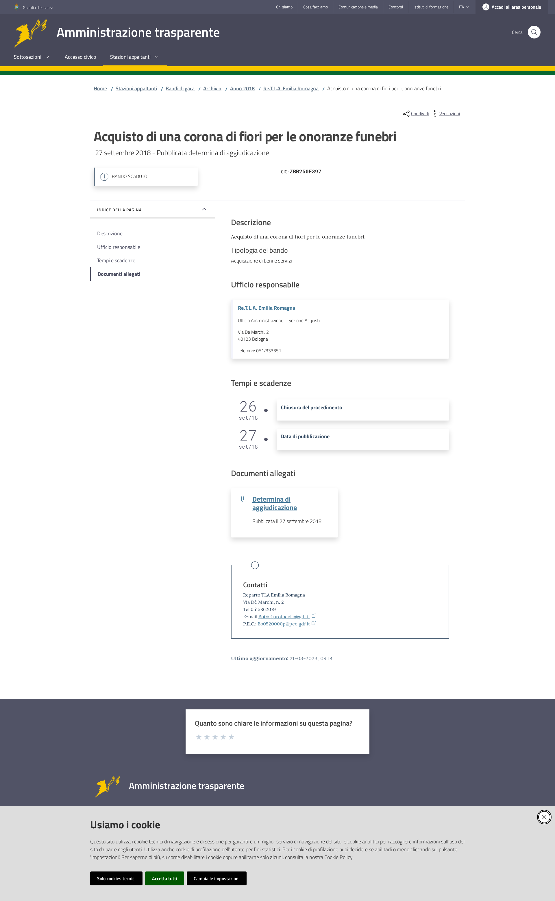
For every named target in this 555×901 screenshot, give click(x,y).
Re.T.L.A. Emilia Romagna (291, 88)
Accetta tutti (164, 878)
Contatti (255, 584)
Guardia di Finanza (38, 7)
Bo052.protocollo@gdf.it (284, 616)
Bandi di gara (180, 88)
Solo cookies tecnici (116, 878)
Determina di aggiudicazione (274, 503)
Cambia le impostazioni (217, 878)
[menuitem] (32, 57)
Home (100, 88)
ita (461, 7)
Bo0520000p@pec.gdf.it (284, 624)
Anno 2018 (242, 88)
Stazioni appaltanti (136, 88)
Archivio (212, 88)
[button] (534, 32)
